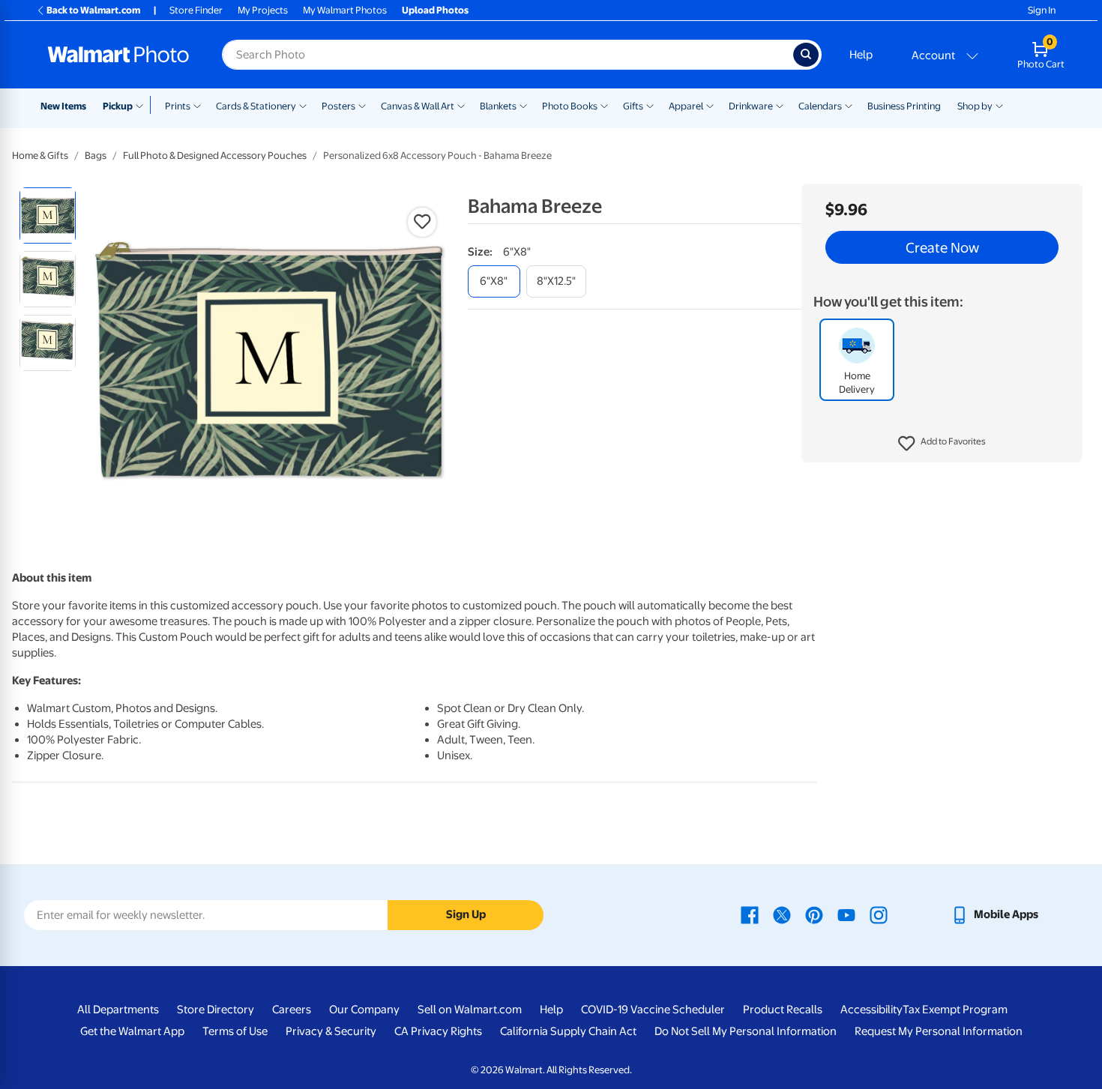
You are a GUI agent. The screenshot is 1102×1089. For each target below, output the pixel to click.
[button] (942, 443)
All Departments (118, 1009)
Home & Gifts (40, 155)
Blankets (498, 106)
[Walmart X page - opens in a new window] (782, 914)
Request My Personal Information (939, 1031)
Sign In (1042, 10)
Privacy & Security (331, 1031)
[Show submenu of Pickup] (143, 105)
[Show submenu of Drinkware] (779, 105)
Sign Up (466, 914)
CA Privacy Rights (438, 1031)
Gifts (633, 106)
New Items (63, 106)
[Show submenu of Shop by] (999, 105)
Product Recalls (782, 1009)
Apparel (686, 106)
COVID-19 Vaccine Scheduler (653, 1009)
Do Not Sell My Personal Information (745, 1031)
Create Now (942, 247)
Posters (338, 106)
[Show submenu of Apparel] (709, 105)
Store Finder (196, 10)
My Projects (263, 10)
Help (861, 54)
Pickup (118, 106)
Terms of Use (235, 1031)
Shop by (975, 106)
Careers (291, 1009)
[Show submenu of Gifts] (649, 105)
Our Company (364, 1009)
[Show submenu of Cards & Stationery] (302, 105)
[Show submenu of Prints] (197, 105)
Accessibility (871, 1009)
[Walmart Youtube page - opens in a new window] (846, 914)
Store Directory (215, 1009)
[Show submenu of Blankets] (523, 105)
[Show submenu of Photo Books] (604, 105)
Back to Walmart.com (93, 10)
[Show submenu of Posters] (362, 105)
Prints (177, 106)
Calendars (820, 106)
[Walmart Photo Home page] (118, 54)
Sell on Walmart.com (470, 1009)
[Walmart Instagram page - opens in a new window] (879, 914)
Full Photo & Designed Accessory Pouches (215, 155)
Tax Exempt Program (955, 1009)
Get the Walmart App (132, 1031)
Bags (95, 155)
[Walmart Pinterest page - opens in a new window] (814, 914)
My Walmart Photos (345, 10)
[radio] (47, 215)
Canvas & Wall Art (417, 106)
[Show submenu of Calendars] (848, 105)
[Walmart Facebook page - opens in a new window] (750, 914)
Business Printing (904, 106)
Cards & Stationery (256, 106)
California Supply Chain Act (568, 1031)
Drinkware (751, 106)
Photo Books (569, 106)
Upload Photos (435, 10)
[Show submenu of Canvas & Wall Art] (461, 105)
